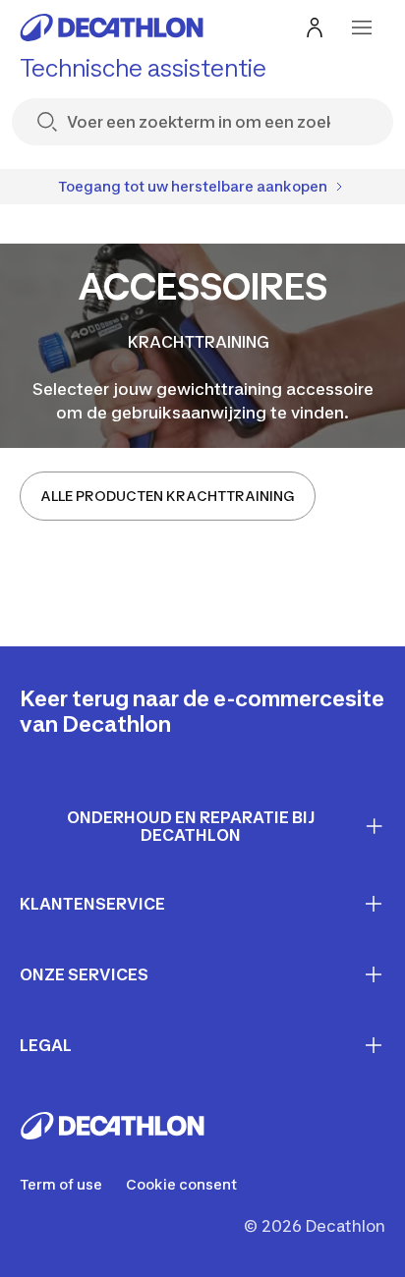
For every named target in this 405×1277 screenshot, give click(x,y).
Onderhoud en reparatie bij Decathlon (191, 826)
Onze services (84, 974)
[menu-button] (361, 27)
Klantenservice (92, 904)
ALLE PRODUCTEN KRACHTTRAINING (167, 495)
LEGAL (46, 1045)
